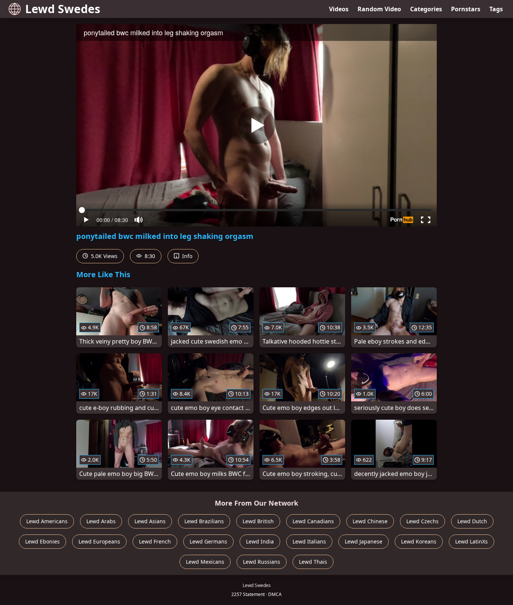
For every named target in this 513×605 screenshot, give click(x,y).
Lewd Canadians (313, 521)
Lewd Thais (313, 561)
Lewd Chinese (370, 521)
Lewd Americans (47, 521)
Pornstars (465, 9)
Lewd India (260, 541)
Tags (496, 9)
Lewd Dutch (472, 521)
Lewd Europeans (99, 541)
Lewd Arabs (101, 521)
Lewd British (258, 521)
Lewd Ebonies (42, 541)
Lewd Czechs (422, 521)
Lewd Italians (309, 541)
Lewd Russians (261, 561)
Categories (426, 9)
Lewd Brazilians (204, 521)
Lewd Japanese (363, 541)
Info (186, 256)
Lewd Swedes (62, 9)
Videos (339, 9)
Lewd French (155, 541)
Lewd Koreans (418, 541)
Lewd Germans (208, 541)
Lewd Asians (150, 521)
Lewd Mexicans (205, 561)
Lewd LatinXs (471, 541)
